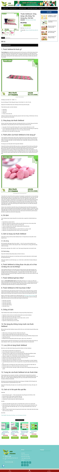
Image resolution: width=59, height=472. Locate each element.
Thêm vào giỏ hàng (27, 25)
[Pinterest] (22, 465)
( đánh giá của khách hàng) (30, 19)
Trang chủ (5, 8)
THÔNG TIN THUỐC (12, 8)
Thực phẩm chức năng (32, 8)
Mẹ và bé (40, 8)
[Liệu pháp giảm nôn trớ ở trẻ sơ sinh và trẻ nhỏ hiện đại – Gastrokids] (44, 22)
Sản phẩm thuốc (22, 8)
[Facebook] (22, 463)
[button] (56, 8)
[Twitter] (25, 465)
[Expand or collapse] (20, 45)
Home (2, 11)
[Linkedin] (30, 463)
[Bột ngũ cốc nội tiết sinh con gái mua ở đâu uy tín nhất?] (44, 28)
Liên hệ (46, 8)
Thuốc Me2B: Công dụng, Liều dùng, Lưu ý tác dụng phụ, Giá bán (13, 415)
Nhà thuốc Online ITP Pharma (29, 295)
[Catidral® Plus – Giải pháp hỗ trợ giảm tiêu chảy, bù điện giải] (44, 17)
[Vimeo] (27, 465)
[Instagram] (27, 463)
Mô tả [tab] (3, 37)
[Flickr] (25, 463)
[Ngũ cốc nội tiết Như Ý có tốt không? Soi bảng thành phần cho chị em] (44, 38)
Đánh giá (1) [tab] (8, 37)
